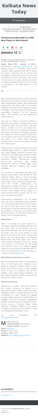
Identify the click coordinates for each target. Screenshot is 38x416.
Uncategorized (6, 395)
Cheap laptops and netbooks (12, 29)
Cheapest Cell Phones (12, 31)
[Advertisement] (19, 366)
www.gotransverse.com (22, 66)
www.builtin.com (18, 253)
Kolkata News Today (19, 8)
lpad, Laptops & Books (29, 29)
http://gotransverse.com (10, 317)
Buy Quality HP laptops (27, 31)
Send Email (10, 328)
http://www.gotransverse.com (19, 335)
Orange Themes (14, 412)
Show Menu (20, 20)
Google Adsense (25, 27)
